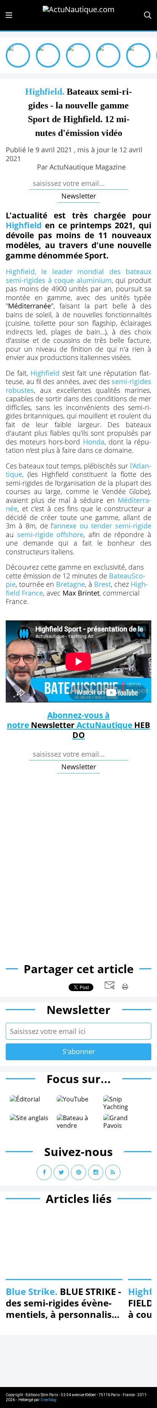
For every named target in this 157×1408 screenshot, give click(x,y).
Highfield (25, 225)
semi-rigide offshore (50, 534)
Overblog (48, 1400)
